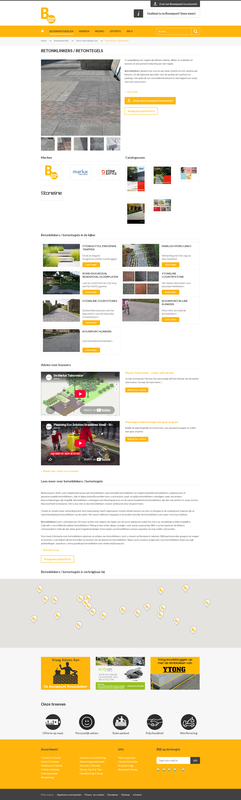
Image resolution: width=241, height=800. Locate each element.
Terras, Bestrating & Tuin (87, 40)
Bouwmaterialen (61, 31)
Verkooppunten (127, 757)
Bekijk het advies (137, 389)
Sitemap (125, 794)
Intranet (137, 794)
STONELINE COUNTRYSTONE (173, 275)
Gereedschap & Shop (91, 773)
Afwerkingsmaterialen (92, 761)
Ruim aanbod (120, 733)
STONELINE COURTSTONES (99, 300)
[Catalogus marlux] (188, 173)
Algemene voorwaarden (69, 794)
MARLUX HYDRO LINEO (176, 246)
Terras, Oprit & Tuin (91, 769)
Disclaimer (113, 794)
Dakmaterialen (49, 773)
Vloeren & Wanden (90, 765)
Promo (99, 31)
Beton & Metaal (50, 761)
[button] (80, 599)
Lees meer (132, 91)
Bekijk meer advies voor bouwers (61, 471)
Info (130, 31)
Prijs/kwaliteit (155, 733)
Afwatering (47, 777)
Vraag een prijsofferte (141, 110)
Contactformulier (128, 761)
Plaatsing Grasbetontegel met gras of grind (151, 421)
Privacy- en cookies (94, 794)
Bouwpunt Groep (127, 769)
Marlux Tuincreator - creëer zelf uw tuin (149, 372)
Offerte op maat (52, 733)
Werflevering (188, 733)
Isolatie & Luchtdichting (93, 757)
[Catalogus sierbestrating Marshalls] (136, 211)
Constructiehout (50, 769)
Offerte (115, 31)
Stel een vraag (51, 550)
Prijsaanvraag (125, 765)
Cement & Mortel (51, 757)
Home (42, 32)
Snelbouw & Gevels (51, 765)
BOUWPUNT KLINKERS (96, 331)
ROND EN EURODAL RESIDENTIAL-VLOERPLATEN (100, 275)
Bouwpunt (48, 15)
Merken (84, 31)
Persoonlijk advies (86, 733)
